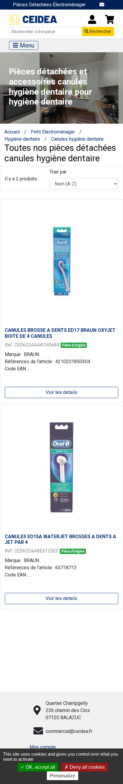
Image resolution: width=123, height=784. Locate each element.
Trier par (58, 172)
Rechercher (100, 31)
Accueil (12, 132)
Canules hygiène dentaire (77, 139)
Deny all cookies (86, 767)
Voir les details (61, 392)
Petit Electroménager (53, 132)
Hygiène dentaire (22, 139)
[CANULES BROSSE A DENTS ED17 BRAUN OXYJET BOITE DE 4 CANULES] (61, 261)
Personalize (62, 775)
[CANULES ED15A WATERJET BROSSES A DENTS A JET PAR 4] (61, 467)
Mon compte (43, 747)
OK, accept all (39, 767)
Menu (26, 45)
